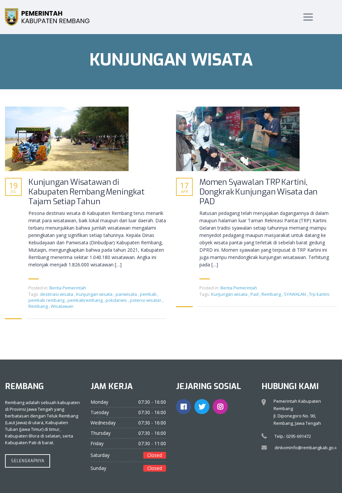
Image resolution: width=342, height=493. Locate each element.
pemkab (149, 294)
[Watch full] (67, 139)
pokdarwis (117, 300)
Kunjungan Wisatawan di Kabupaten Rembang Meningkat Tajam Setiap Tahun (86, 191)
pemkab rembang (46, 300)
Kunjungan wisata (95, 294)
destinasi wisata (57, 294)
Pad (255, 294)
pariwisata (127, 294)
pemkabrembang (85, 300)
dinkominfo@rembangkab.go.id (306, 448)
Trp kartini (319, 294)
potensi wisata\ (146, 300)
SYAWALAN (295, 294)
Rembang (38, 306)
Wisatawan (62, 306)
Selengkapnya (27, 461)
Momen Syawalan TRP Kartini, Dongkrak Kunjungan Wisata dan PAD (258, 191)
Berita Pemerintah (67, 288)
